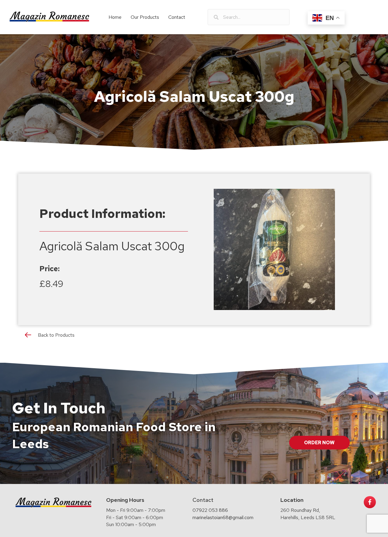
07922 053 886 (210, 510)
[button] (319, 442)
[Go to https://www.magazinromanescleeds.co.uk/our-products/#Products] (194, 336)
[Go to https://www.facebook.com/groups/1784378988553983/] (370, 502)
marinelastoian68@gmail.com (222, 517)
